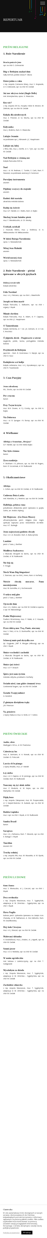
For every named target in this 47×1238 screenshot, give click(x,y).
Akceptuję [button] (27, 1232)
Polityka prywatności (11, 1233)
